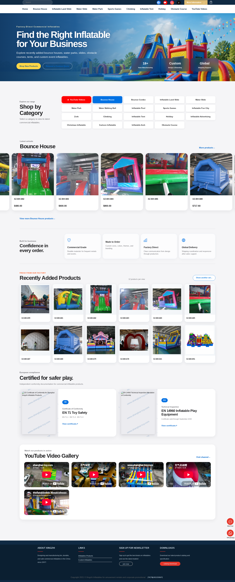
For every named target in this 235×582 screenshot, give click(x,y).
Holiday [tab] (169, 116)
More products (207, 147)
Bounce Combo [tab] (138, 100)
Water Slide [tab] (200, 100)
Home (25, 9)
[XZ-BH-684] (64, 174)
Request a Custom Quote (57, 66)
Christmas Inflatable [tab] (76, 125)
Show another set (204, 278)
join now (126, 564)
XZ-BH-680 (139, 199)
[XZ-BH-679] (198, 174)
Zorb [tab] (76, 116)
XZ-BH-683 (6, 199)
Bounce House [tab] (107, 100)
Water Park (97, 9)
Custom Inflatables (85, 560)
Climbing (130, 9)
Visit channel (203, 457)
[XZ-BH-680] (153, 174)
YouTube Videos (199, 9)
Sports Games (114, 9)
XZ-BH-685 (95, 199)
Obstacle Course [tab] (169, 125)
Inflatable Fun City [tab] (200, 108)
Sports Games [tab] (169, 108)
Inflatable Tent (146, 9)
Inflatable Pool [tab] (138, 108)
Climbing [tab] (107, 116)
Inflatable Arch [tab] (138, 125)
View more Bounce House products (37, 218)
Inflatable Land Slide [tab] (169, 100)
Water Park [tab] (76, 108)
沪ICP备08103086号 (155, 577)
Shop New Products (28, 66)
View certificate (70, 424)
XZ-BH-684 (50, 199)
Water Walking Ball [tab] (107, 108)
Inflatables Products (85, 556)
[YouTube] (165, 3)
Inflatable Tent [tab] (138, 116)
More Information (196, 2)
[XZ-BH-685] (109, 174)
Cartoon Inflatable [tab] (107, 125)
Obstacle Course (179, 9)
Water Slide (81, 9)
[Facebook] (159, 3)
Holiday (162, 9)
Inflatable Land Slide (61, 9)
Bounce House (40, 9)
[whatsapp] (230, 533)
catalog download (170, 564)
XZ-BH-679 (184, 199)
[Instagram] (172, 3)
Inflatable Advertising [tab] (201, 116)
